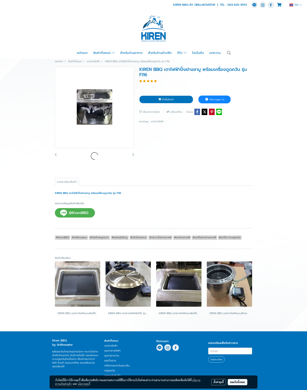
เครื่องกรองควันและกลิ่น (117, 365)
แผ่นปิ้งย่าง (110, 361)
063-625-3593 (237, 5)
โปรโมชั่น (198, 52)
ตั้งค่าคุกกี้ (219, 382)
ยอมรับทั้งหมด (237, 382)
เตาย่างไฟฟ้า (157, 121)
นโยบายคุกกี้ (84, 383)
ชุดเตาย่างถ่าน (111, 356)
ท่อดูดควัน (109, 370)
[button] (229, 52)
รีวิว (180, 52)
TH (296, 5)
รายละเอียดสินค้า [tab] (67, 182)
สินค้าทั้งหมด (102, 52)
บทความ (215, 52)
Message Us (216, 99)
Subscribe (216, 359)
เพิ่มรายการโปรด (151, 112)
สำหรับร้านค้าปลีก (160, 52)
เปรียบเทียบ (175, 112)
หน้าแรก (82, 52)
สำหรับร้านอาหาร (131, 52)
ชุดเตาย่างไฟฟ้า (112, 351)
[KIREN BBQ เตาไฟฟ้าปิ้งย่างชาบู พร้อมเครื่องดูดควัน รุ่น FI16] (94, 107)
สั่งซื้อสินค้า (167, 99)
